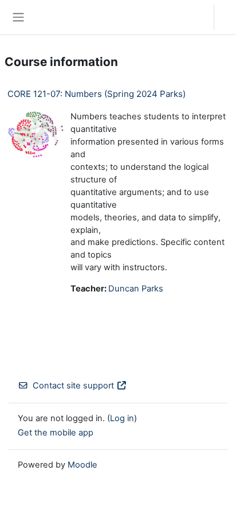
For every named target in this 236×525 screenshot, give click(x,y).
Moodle (82, 465)
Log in (228, 17)
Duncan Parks (135, 288)
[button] (193, 17)
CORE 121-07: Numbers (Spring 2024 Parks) (96, 93)
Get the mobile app (55, 432)
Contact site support (73, 385)
